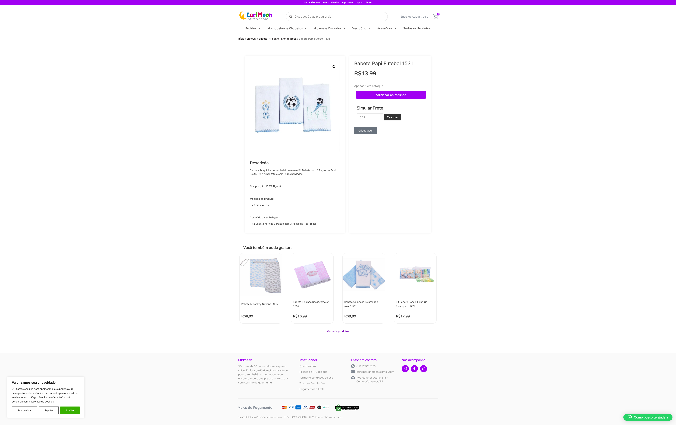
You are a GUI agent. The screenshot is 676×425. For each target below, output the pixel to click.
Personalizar (24, 410)
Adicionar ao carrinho (391, 95)
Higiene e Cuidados (328, 28)
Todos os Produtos (417, 28)
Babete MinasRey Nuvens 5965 (259, 303)
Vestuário (359, 28)
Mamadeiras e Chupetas (285, 28)
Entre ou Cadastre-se (414, 16)
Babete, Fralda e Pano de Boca (277, 38)
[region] (45, 397)
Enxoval (251, 38)
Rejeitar (49, 410)
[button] (334, 67)
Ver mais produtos (338, 331)
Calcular (392, 117)
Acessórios (385, 28)
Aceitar (70, 410)
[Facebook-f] (414, 368)
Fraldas (250, 28)
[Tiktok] (423, 368)
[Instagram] (405, 368)
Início (241, 38)
